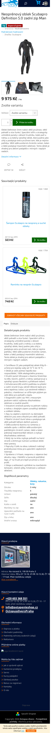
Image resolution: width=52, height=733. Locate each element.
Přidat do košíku (26, 122)
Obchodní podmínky (13, 632)
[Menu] (46, 3)
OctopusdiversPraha (20, 611)
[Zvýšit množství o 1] (11, 120)
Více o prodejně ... (9, 579)
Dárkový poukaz (11, 679)
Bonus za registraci (12, 683)
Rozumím (31, 731)
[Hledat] (25, 3)
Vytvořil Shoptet (28, 713)
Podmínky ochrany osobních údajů (20, 635)
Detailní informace (10, 156)
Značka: (13, 34)
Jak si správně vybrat (13, 665)
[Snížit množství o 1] (11, 124)
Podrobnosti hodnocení (12, 32)
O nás (6, 690)
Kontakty (8, 686)
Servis (6, 672)
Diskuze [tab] (14, 323)
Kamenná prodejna (12, 669)
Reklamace (9, 639)
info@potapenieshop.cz (22, 607)
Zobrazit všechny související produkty (26, 315)
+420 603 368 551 (16, 598)
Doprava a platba (12, 628)
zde (22, 731)
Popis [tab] (6, 323)
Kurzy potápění (11, 676)
